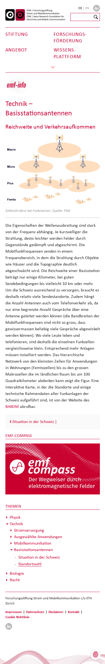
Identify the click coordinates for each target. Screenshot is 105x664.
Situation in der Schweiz (33, 421)
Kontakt (73, 612)
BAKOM (12, 406)
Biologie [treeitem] (17, 573)
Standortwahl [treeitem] (29, 563)
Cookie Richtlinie (17, 617)
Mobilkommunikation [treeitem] (32, 543)
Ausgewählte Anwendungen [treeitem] (38, 536)
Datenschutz (35, 612)
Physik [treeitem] (15, 517)
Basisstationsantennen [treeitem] (33, 549)
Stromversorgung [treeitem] (29, 530)
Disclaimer (56, 612)
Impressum (13, 612)
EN (87, 8)
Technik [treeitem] (16, 523)
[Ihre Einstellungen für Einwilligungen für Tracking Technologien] (95, 654)
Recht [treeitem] (15, 579)
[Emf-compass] (52, 468)
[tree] (52, 548)
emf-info (20, 88)
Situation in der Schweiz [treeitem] (39, 557)
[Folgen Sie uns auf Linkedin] (96, 8)
